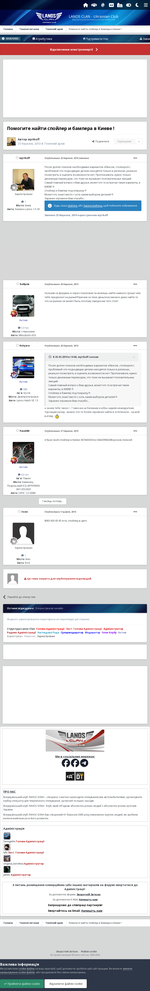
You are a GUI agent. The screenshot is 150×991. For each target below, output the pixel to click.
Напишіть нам (88, 899)
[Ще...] (135, 158)
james (6, 874)
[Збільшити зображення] (57, 416)
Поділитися (101, 141)
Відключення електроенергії (71, 49)
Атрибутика (26, 39)
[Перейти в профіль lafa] (7, 847)
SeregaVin (9, 841)
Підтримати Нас (79, 39)
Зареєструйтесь (93, 205)
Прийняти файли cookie (23, 984)
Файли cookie (89, 951)
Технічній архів (54, 143)
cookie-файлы (27, 968)
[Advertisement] (75, 88)
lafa (5, 852)
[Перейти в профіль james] (7, 869)
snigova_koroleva (13, 863)
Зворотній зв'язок (67, 951)
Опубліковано (61, 158)
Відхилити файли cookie (66, 984)
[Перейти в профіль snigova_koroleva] (7, 858)
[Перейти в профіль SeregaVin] (7, 836)
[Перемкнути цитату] (50, 356)
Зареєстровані (46, 636)
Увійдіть (73, 205)
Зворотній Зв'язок (89, 894)
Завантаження (135, 39)
